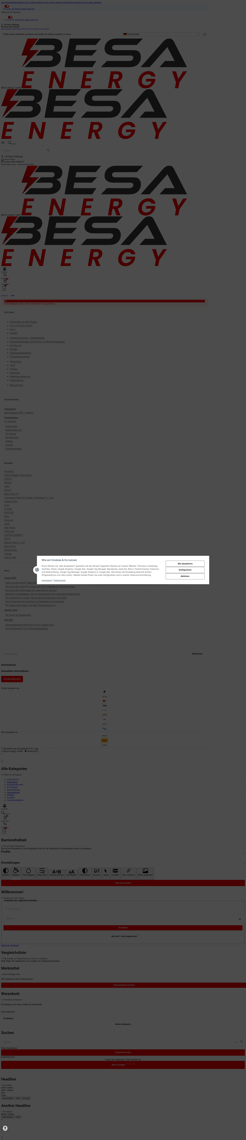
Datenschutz (60, 580)
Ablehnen (185, 576)
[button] (5, 1128)
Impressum (47, 580)
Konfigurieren (185, 570)
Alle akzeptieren (185, 564)
